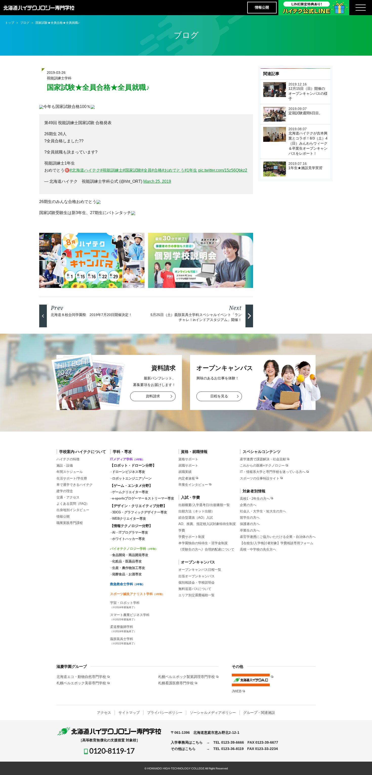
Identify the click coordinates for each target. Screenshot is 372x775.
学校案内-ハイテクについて (82, 451)
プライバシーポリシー (164, 713)
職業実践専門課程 (69, 523)
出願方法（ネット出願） (196, 511)
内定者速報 (186, 478)
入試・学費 (190, 497)
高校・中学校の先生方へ (258, 549)
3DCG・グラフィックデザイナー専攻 (139, 512)
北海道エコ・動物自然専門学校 (81, 677)
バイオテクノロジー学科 (134, 549)
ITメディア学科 (127, 459)
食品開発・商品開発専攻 (130, 555)
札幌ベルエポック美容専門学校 (81, 683)
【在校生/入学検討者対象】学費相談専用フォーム (276, 543)
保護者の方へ (250, 524)
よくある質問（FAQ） (72, 504)
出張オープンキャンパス (196, 576)
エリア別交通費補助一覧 (196, 595)
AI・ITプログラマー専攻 (130, 532)
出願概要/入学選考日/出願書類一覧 (204, 505)
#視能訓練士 (111, 170)
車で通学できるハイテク (74, 485)
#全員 (146, 170)
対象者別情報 (254, 491)
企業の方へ (248, 505)
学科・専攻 (122, 451)
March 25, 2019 (157, 181)
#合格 (157, 170)
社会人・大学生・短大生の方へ (263, 511)
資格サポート (188, 459)
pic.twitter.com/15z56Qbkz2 (222, 170)
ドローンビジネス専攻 (128, 472)
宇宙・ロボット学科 (125, 605)
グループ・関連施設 (259, 713)
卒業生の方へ (250, 530)
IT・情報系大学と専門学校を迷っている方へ (272, 472)
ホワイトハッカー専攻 (128, 539)
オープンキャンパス (198, 562)
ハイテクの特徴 (67, 459)
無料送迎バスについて (194, 589)
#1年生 (190, 170)
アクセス (104, 713)
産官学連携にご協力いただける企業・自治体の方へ (278, 537)
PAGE (359, 763)
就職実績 (185, 472)
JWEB (236, 691)
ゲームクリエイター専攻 (130, 492)
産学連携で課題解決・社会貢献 (263, 459)
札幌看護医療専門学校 (176, 683)
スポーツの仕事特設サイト (259, 478)
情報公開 (262, 7)
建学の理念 (64, 491)
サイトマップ (129, 713)
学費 (181, 530)
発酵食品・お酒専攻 (127, 574)
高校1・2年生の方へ (255, 498)
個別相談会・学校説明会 (196, 582)
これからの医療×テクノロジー (262, 465)
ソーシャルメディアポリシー (213, 713)
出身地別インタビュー (72, 510)
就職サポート (188, 465)
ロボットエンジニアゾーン (132, 478)
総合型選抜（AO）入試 (195, 517)
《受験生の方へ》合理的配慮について (206, 549)
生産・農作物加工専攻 (128, 568)
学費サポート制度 (191, 537)
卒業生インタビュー (193, 485)
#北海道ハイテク (85, 170)
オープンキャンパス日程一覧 (199, 570)
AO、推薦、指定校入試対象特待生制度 (207, 524)
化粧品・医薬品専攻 (127, 561)
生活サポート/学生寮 (71, 478)
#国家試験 (132, 170)
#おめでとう (173, 170)
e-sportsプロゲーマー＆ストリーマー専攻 (143, 498)
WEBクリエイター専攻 (129, 518)
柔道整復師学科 (123, 629)
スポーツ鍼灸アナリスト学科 (137, 594)
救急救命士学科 (127, 584)
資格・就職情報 (194, 451)
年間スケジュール (69, 472)
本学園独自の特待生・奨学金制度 (203, 543)
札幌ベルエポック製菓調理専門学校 (186, 677)
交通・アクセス (67, 497)
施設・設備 (64, 465)
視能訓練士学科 (59, 78)
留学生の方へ (250, 517)
